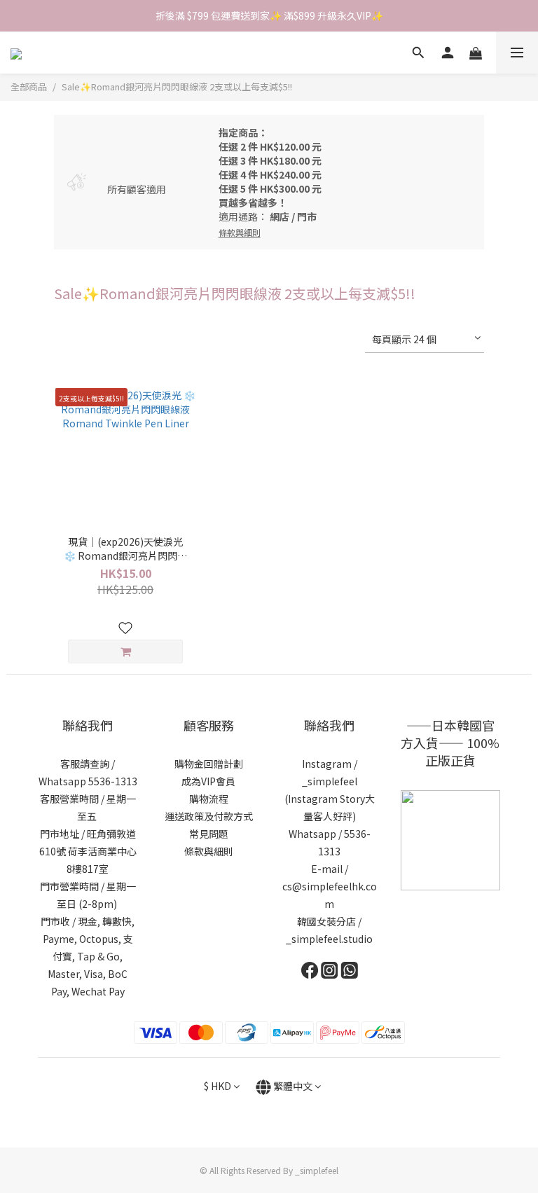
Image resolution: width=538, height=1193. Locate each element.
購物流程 (208, 799)
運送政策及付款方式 (209, 816)
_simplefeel (329, 781)
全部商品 (29, 86)
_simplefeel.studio (329, 939)
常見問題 (208, 834)
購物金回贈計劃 (208, 764)
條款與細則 (208, 851)
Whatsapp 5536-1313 (88, 781)
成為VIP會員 (208, 781)
